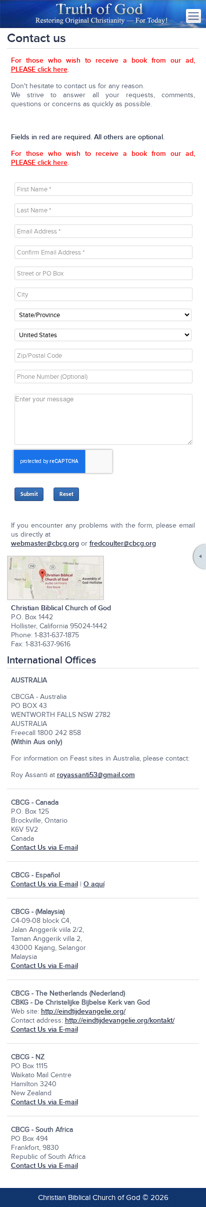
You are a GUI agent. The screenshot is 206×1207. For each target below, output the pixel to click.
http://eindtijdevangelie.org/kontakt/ (119, 1020)
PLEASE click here (39, 69)
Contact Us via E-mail (44, 847)
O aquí (94, 884)
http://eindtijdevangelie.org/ (83, 1011)
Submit (29, 495)
